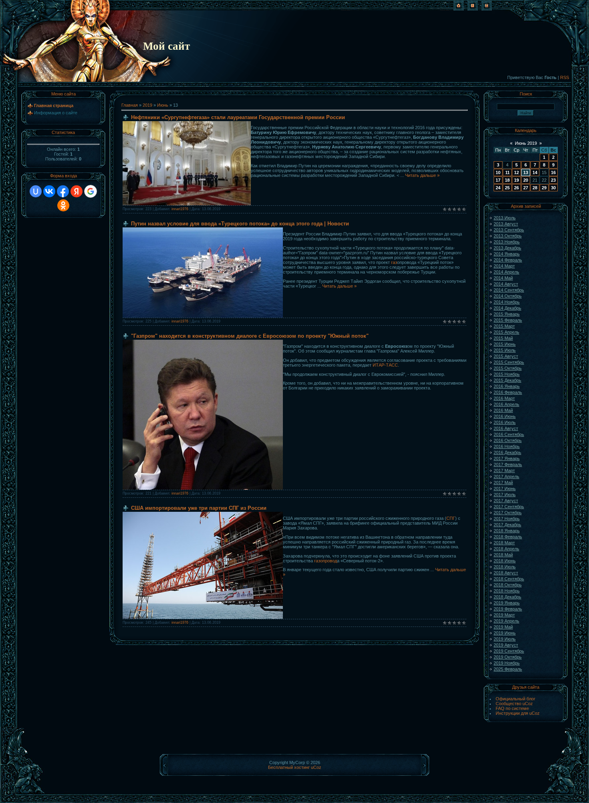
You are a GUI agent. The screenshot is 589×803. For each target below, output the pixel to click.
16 (553, 172)
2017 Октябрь (508, 512)
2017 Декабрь (507, 524)
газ (394, 262)
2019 (147, 105)
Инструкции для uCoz (518, 713)
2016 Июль (505, 422)
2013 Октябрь (508, 235)
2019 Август (506, 645)
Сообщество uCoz (514, 703)
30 (553, 187)
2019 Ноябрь (507, 663)
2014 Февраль (508, 260)
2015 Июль (505, 350)
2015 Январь (507, 314)
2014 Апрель (506, 272)
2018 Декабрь (507, 596)
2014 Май (503, 278)
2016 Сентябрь (509, 434)
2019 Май (503, 627)
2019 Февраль (508, 608)
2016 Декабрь (507, 452)
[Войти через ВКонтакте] (49, 191)
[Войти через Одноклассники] (63, 205)
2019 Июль (505, 639)
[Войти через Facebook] (63, 191)
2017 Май (503, 482)
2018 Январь (507, 530)
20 (525, 180)
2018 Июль (505, 566)
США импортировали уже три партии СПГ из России (198, 508)
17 (498, 180)
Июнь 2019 (526, 143)
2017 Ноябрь (507, 518)
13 (525, 172)
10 (498, 172)
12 (516, 172)
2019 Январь (507, 602)
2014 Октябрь (508, 296)
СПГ (450, 518)
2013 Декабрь (507, 247)
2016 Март (504, 398)
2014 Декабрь (507, 308)
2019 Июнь (505, 633)
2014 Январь (507, 253)
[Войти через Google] (90, 191)
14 (535, 172)
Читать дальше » (422, 175)
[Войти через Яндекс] (77, 191)
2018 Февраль (508, 536)
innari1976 (179, 209)
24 (498, 187)
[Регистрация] (473, 8)
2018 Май (503, 554)
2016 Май (503, 410)
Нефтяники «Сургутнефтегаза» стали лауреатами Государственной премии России (238, 117)
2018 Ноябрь (507, 590)
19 (516, 180)
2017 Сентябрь (509, 506)
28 (535, 187)
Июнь (162, 105)
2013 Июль (505, 217)
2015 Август (506, 356)
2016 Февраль (508, 392)
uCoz (316, 767)
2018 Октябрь (508, 584)
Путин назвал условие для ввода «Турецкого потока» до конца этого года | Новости (240, 224)
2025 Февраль (508, 669)
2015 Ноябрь (507, 374)
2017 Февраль (508, 464)
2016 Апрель (506, 404)
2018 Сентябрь (509, 578)
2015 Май (503, 338)
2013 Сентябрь (509, 229)
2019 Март (504, 614)
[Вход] (487, 8)
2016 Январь (507, 386)
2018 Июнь (505, 560)
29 (544, 187)
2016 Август (506, 428)
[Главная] (459, 8)
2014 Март (504, 266)
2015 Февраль (508, 320)
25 (507, 187)
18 (507, 180)
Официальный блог (515, 698)
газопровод (325, 560)
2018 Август (506, 572)
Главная (129, 105)
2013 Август (506, 223)
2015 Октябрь (508, 368)
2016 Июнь (505, 416)
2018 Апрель (506, 548)
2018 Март (504, 542)
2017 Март (504, 470)
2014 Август (506, 284)
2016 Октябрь (508, 440)
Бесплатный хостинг (289, 767)
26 (516, 187)
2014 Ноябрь (507, 302)
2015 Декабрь (507, 380)
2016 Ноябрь (507, 446)
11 (507, 172)
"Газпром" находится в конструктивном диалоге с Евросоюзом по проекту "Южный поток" (250, 336)
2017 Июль (505, 494)
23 (553, 180)
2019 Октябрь (508, 657)
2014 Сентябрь (509, 290)
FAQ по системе (512, 708)
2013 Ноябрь (507, 241)
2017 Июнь (505, 488)
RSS (564, 77)
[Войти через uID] (36, 191)
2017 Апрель (506, 476)
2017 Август (506, 500)
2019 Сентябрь (509, 651)
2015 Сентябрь (509, 362)
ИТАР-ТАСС (384, 365)
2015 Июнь (505, 344)
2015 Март (504, 326)
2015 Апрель (506, 332)
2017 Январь (507, 458)
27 (525, 187)
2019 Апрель (506, 620)
